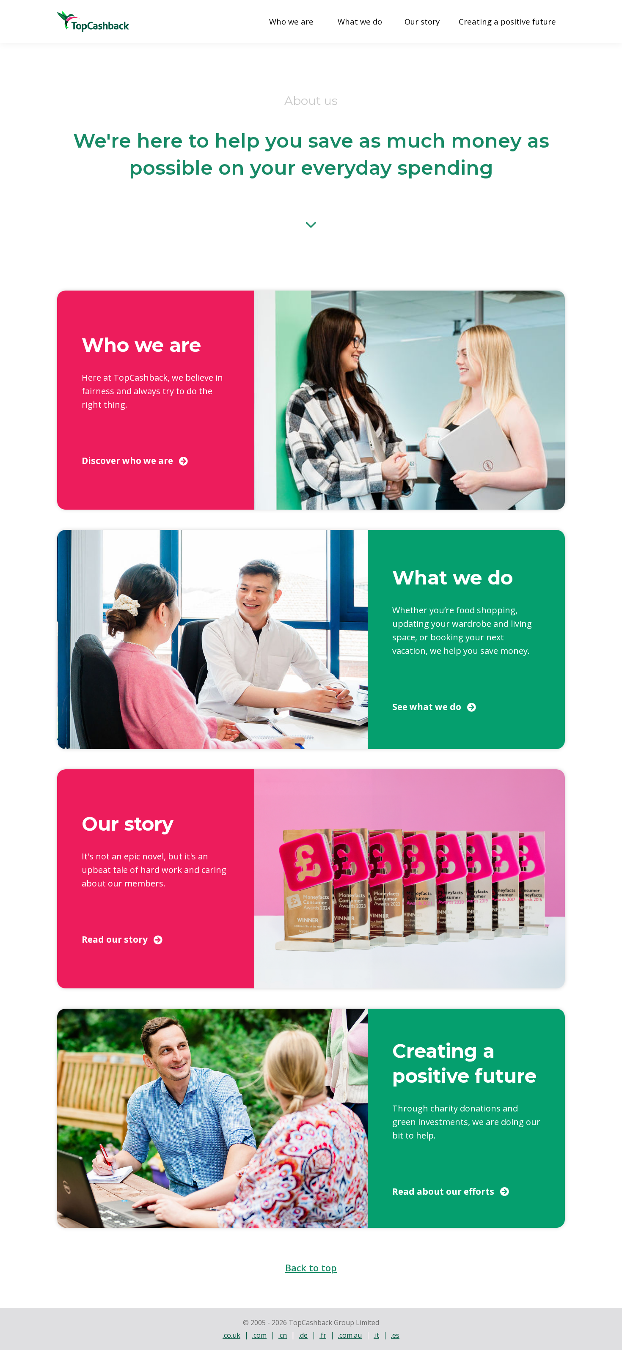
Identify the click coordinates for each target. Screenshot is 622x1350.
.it (376, 1335)
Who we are (291, 21)
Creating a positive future (507, 21)
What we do (360, 21)
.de (303, 1335)
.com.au (350, 1335)
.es (395, 1335)
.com (259, 1335)
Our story (422, 21)
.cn (282, 1335)
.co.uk (231, 1335)
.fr (322, 1335)
